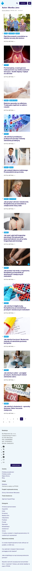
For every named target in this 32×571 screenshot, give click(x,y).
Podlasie (4, 520)
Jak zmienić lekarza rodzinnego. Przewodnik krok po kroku (16, 171)
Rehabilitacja (13, 100)
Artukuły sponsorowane (9, 506)
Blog (3, 478)
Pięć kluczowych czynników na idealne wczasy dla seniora (15, 37)
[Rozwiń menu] (29, 3)
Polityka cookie (6, 474)
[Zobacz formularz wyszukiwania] (17, 3)
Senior (17, 33)
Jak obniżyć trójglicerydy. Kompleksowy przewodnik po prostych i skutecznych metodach (17, 308)
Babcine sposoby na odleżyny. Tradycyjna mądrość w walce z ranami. (15, 105)
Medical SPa (5, 515)
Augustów (11, 33)
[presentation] (17, 22)
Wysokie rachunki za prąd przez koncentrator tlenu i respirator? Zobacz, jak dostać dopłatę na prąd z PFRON (16, 564)
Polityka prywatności (8, 472)
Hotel (5, 33)
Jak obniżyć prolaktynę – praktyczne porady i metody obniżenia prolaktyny (14, 138)
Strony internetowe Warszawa (10, 492)
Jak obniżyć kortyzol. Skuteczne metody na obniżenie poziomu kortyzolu (16, 341)
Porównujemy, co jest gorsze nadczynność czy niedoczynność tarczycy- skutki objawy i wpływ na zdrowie (16, 70)
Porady (6, 64)
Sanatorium (5, 528)
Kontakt (23, 3)
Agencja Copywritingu (8, 499)
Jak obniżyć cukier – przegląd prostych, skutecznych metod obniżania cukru (15, 375)
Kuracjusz (5, 513)
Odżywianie (13, 198)
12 (9, 422)
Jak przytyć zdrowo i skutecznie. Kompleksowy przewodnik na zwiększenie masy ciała (16, 204)
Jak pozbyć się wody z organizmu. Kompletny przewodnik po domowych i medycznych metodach (17, 273)
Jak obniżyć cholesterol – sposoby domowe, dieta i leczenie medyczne (17, 408)
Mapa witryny (6, 476)
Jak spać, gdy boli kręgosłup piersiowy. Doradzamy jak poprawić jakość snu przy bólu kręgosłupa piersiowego (15, 238)
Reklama (4, 484)
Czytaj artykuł (9, 41)
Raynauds (5, 524)
